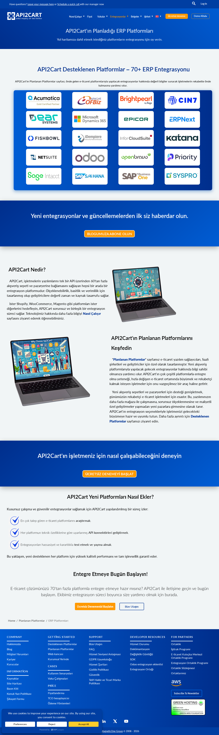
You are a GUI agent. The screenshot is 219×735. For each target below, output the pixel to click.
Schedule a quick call (68, 4)
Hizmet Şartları (98, 664)
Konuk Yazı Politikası (19, 693)
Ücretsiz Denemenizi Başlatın (95, 606)
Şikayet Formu (15, 698)
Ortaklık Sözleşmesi (183, 668)
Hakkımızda (14, 644)
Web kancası (55, 654)
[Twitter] (115, 722)
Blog (9, 649)
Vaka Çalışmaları (58, 678)
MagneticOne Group (112, 731)
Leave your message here (41, 4)
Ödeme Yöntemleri (59, 703)
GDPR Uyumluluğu (100, 659)
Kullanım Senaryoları (60, 673)
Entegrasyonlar (118, 16)
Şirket (147, 16)
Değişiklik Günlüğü (141, 654)
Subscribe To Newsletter (186, 693)
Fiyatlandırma (56, 693)
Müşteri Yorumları (17, 654)
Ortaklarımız (178, 673)
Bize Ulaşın (132, 606)
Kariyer (11, 659)
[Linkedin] (104, 722)
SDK (133, 659)
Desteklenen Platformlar (62, 644)
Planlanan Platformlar (61, 649)
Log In (204, 3)
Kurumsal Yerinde (58, 659)
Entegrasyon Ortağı (141, 669)
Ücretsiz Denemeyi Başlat (109, 474)
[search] (194, 5)
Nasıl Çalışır (75, 16)
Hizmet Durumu (139, 644)
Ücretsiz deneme (176, 16)
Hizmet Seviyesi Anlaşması (105, 654)
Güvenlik (94, 674)
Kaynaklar (13, 678)
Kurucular (13, 664)
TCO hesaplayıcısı (58, 698)
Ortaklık (176, 644)
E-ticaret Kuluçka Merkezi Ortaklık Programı (186, 656)
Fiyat (89, 16)
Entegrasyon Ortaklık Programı (189, 662)
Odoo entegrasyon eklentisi (146, 664)
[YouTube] (126, 722)
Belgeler (135, 16)
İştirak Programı (180, 649)
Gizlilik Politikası (99, 669)
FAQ (91, 649)
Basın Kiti (12, 688)
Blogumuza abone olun (109, 234)
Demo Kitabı (200, 16)
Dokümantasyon (140, 649)
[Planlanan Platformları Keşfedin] (161, 294)
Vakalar (101, 16)
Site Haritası (14, 683)
